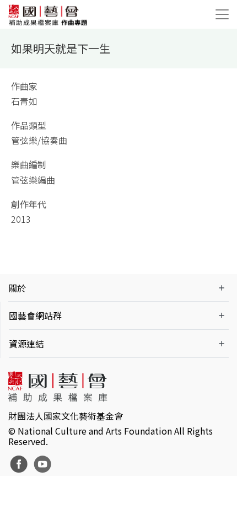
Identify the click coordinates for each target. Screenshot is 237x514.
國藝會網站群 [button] (35, 315)
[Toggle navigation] (222, 14)
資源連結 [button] (26, 343)
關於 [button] (17, 288)
